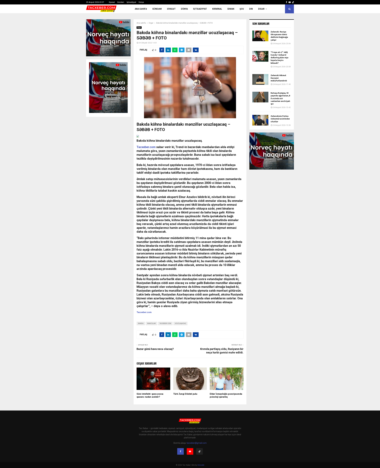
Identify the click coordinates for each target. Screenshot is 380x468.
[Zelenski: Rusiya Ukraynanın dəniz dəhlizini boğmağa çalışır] (260, 36)
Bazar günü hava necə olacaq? (155, 348)
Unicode (200, 465)
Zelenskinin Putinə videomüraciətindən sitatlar (280, 118)
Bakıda (141, 323)
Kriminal (217, 9)
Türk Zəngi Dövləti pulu (185, 394)
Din (251, 9)
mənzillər (151, 323)
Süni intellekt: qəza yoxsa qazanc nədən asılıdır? (150, 395)
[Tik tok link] (293, 2)
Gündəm (120, 2)
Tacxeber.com (146, 147)
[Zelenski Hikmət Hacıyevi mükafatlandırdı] (260, 79)
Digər (261, 9)
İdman (230, 9)
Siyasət (112, 2)
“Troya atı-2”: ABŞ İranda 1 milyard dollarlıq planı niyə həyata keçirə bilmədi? (279, 58)
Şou (242, 9)
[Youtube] (190, 451)
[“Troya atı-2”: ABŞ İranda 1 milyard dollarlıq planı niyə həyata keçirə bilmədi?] (260, 56)
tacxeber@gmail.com (197, 443)
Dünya (141, 2)
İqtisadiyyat (131, 2)
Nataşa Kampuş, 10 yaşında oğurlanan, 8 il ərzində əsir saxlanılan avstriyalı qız (280, 98)
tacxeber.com (165, 323)
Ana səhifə (141, 9)
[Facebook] (180, 451)
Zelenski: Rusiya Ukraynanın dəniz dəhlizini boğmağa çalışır (279, 36)
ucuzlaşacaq (180, 323)
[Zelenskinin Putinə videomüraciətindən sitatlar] (260, 120)
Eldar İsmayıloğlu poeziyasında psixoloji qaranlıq (226, 395)
